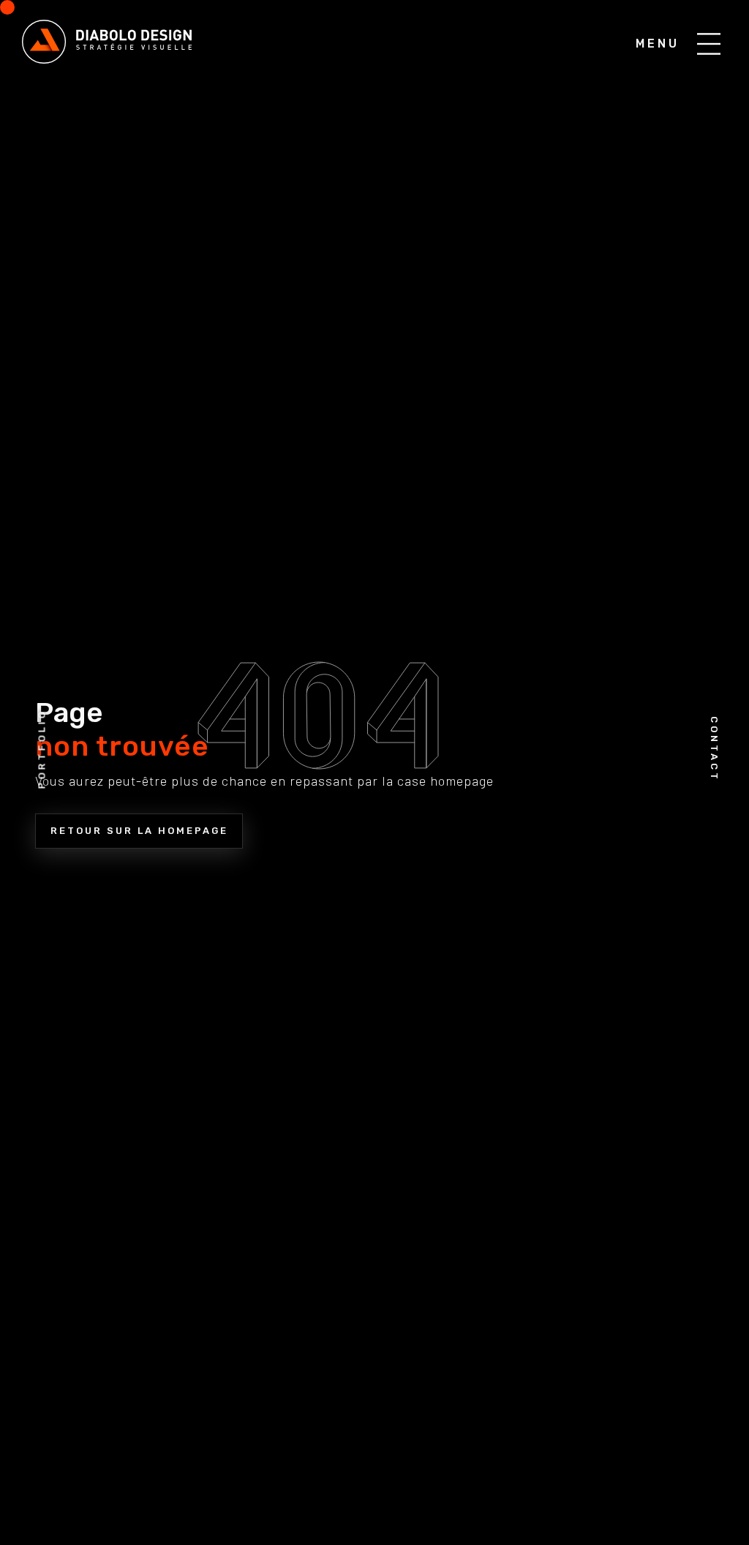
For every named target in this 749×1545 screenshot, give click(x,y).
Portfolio (42, 749)
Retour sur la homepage (139, 830)
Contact (714, 749)
